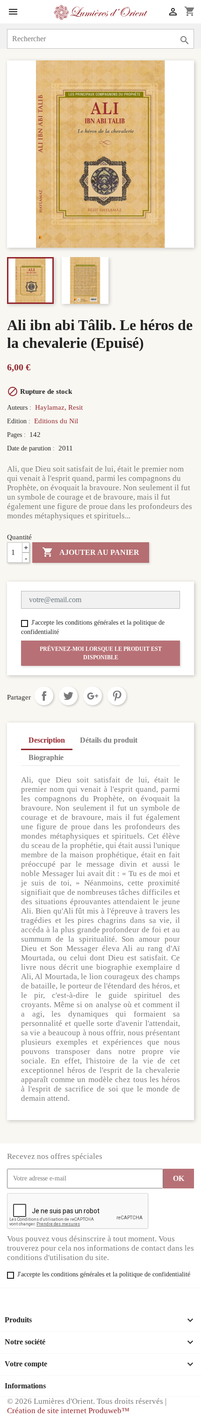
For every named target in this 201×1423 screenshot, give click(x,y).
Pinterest (117, 695)
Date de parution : (32, 448)
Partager (44, 695)
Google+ (92, 695)
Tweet (68, 695)
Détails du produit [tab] (108, 740)
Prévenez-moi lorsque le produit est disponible (101, 653)
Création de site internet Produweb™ (68, 1410)
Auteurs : (20, 407)
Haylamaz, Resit (59, 407)
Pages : (17, 434)
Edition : (19, 421)
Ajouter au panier (90, 552)
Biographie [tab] (46, 757)
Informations (25, 1386)
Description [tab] (47, 740)
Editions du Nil (56, 421)
